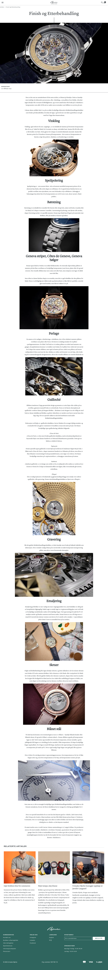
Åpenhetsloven (7, 945)
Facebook (33, 943)
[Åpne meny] (2, 2)
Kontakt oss (7, 937)
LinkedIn (32, 940)
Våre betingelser (8, 943)
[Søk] (102, 2)
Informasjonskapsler (9, 948)
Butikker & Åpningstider (10, 940)
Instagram (33, 937)
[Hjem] (54, 2)
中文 (50, 940)
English (51, 937)
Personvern (6, 951)
